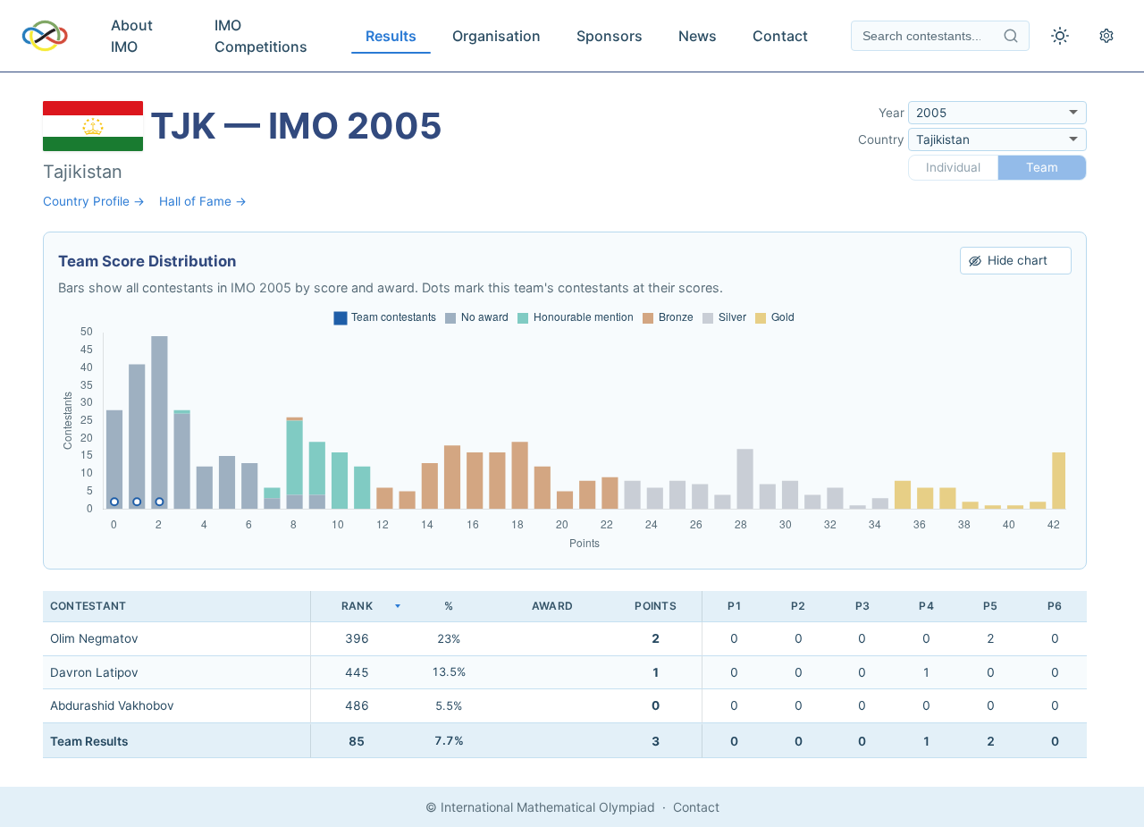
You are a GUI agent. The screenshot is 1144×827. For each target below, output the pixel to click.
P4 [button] (926, 605)
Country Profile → (94, 201)
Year (891, 112)
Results (391, 36)
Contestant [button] (88, 605)
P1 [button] (735, 605)
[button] (356, 606)
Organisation (496, 36)
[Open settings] (1106, 36)
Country (881, 139)
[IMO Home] (44, 36)
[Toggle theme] (1060, 36)
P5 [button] (990, 605)
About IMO (132, 35)
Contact (780, 36)
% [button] (448, 605)
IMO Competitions (260, 35)
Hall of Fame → (203, 201)
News (697, 36)
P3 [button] (862, 605)
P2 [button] (798, 605)
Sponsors (609, 36)
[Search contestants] (1010, 35)
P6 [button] (1054, 605)
